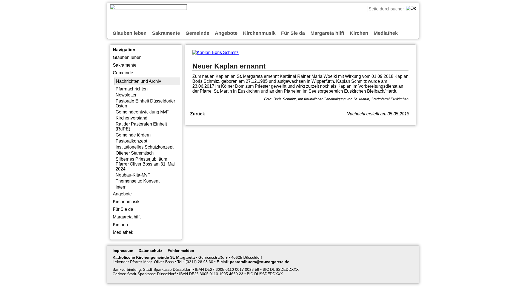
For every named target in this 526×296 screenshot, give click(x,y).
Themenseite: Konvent (137, 181)
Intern (121, 187)
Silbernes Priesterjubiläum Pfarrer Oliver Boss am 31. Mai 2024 (145, 164)
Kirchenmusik (259, 33)
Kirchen (359, 33)
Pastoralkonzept (131, 141)
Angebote (226, 33)
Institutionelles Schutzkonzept (144, 147)
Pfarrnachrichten (132, 89)
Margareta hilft (327, 33)
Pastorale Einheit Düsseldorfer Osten (145, 103)
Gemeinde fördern (133, 135)
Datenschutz (150, 250)
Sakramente (166, 33)
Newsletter (126, 95)
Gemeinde (197, 33)
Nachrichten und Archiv (138, 81)
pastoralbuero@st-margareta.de (259, 262)
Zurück (197, 114)
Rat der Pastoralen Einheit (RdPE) (141, 126)
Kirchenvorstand (131, 118)
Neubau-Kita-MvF (133, 175)
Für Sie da (293, 33)
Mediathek (386, 33)
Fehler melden (181, 250)
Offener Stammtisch (135, 153)
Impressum (123, 250)
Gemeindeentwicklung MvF (142, 112)
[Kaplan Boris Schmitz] (215, 52)
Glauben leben (130, 33)
